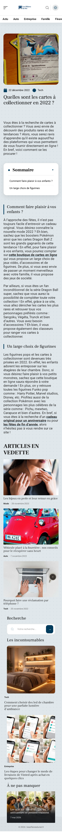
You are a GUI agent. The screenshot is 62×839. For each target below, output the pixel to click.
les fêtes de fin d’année (20, 424)
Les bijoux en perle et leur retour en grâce (30, 498)
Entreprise (9, 766)
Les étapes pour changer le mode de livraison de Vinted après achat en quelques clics (28, 774)
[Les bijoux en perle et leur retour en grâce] (31, 477)
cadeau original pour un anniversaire (30, 418)
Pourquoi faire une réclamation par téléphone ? (25, 602)
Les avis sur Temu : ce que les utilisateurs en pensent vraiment (29, 811)
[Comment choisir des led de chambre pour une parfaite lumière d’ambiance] (31, 669)
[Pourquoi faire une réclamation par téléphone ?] (31, 579)
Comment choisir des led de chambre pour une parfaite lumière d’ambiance (29, 705)
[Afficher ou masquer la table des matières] (44, 170)
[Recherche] (47, 7)
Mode (6, 503)
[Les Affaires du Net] (24, 7)
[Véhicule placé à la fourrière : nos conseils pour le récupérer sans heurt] (31, 527)
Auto (5, 556)
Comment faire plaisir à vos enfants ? (31, 181)
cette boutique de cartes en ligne (33, 255)
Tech (40, 90)
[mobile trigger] (6, 7)
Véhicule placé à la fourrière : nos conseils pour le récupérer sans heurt (30, 549)
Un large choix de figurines (24, 188)
